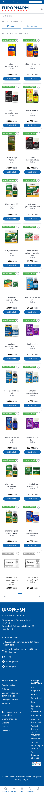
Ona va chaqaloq (9, 719)
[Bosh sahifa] (3, 21)
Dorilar (5, 726)
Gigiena (5, 722)
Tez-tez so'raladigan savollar (37, 745)
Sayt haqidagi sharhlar (35, 755)
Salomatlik (7, 689)
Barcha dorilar (8, 685)
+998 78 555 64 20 (13, 637)
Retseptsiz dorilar (10, 699)
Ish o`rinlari (36, 698)
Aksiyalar (6, 730)
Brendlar (14, 21)
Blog (33, 702)
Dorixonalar (36, 738)
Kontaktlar (36, 715)
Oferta (34, 694)
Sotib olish (11, 78)
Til (35, 8)
